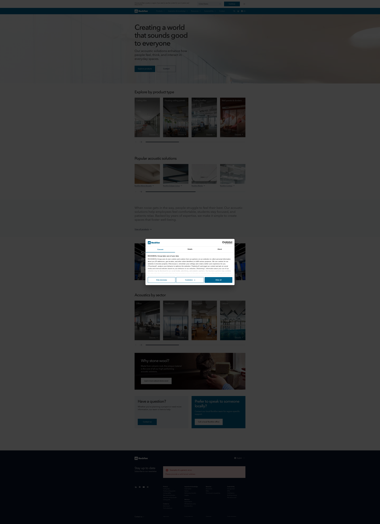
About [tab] (220, 249)
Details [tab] (190, 249)
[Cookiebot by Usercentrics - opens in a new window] (223, 242)
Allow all (218, 280)
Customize (189, 280)
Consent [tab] (160, 249)
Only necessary (161, 280)
